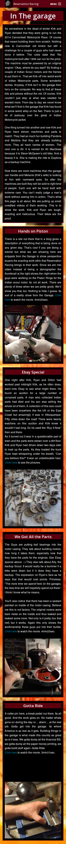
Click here (11, 631)
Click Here (11, 462)
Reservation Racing (26, 4)
